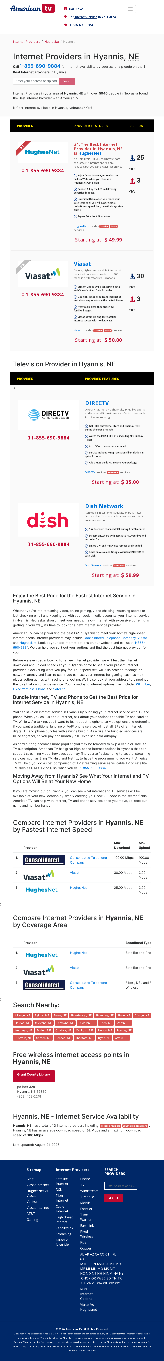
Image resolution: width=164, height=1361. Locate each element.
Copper (85, 1248)
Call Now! (76, 9)
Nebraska (51, 42)
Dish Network (104, 506)
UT (83, 1283)
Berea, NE (60, 1015)
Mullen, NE (44, 1030)
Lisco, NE (106, 1023)
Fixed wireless (23, 689)
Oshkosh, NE (84, 1030)
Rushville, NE (23, 1038)
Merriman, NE (23, 1030)
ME (82, 1269)
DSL (138, 684)
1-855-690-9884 (81, 25)
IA (81, 1264)
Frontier (86, 1209)
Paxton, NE (104, 1030)
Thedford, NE (84, 1038)
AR (87, 1254)
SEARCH (113, 1198)
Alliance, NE (22, 1015)
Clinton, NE (142, 1015)
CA (97, 1254)
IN (94, 1264)
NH (99, 1273)
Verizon (32, 1201)
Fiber (146, 684)
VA (89, 1283)
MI (88, 1269)
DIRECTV (97, 403)
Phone (41, 689)
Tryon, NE (104, 1038)
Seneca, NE (63, 1038)
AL (82, 1254)
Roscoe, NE (124, 1030)
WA (99, 1283)
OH (83, 1278)
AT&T (31, 1213)
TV (82, 1185)
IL (90, 1264)
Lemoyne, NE (65, 1023)
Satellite (59, 689)
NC (82, 1273)
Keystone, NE (43, 1023)
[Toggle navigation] (130, 9)
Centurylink (64, 1228)
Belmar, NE (42, 1015)
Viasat (82, 263)
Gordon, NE (22, 1023)
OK (88, 1278)
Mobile (85, 1203)
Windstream (89, 1191)
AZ (92, 1254)
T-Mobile (87, 1197)
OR (93, 1278)
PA (99, 1278)
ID (86, 1264)
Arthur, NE (121, 1038)
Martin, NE (123, 1023)
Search (66, 81)
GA (82, 1259)
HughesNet (89, 153)
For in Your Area (92, 17)
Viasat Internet (38, 1185)
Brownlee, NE (105, 1015)
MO (100, 1269)
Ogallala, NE (63, 1030)
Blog (30, 1179)
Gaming (32, 1219)
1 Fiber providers (110, 1125)
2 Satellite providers (135, 1125)
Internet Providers (26, 42)
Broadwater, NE (81, 1015)
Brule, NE (124, 1015)
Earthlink (87, 1225)
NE (94, 1273)
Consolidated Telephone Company (110, 638)
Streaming (63, 1234)
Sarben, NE (43, 1038)
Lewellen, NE (86, 1023)
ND (88, 1273)
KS (99, 1264)
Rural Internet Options (86, 1294)
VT (94, 1283)
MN (94, 1269)
